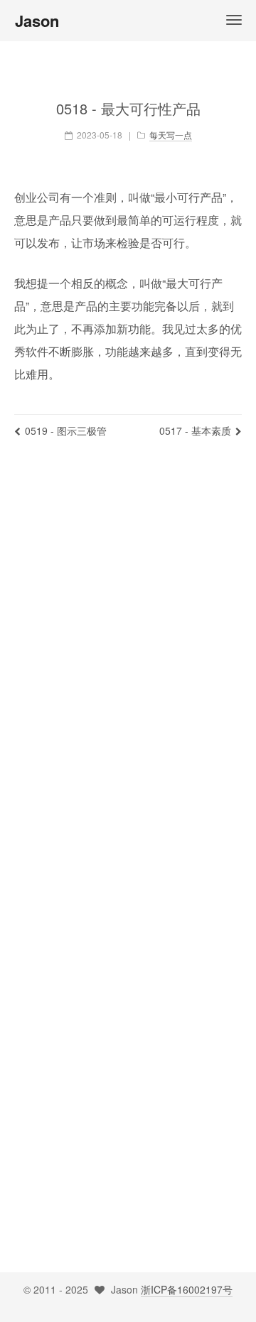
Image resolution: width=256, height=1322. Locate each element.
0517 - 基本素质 (195, 430)
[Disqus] (128, 660)
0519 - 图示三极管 (66, 430)
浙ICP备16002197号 (187, 1289)
